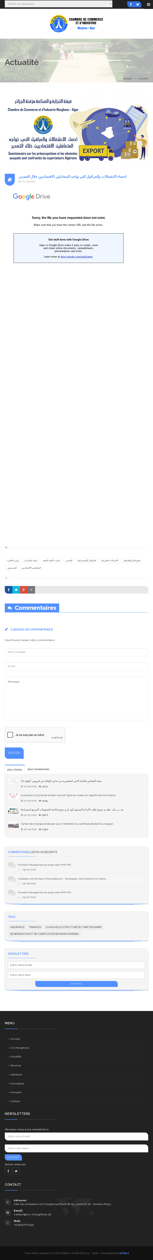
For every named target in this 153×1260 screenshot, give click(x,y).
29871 (45, 815)
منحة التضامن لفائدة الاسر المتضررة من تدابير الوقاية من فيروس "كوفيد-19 (61, 780)
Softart (124, 1253)
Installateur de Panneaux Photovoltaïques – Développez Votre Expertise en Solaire (62, 878)
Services (15, 1065)
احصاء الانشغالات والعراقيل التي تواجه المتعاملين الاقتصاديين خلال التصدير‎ (73, 176)
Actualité (16, 1056)
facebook (8, 1170)
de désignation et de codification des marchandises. (44, 934)
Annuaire (16, 1092)
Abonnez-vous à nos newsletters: (27, 1129)
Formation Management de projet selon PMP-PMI (44, 864)
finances (35, 927)
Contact (15, 1101)
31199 (45, 800)
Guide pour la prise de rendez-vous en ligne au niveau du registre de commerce (68, 795)
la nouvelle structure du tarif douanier (74, 927)
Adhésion (16, 1074)
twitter (16, 1170)
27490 (45, 829)
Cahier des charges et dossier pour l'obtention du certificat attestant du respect (67, 823)
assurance (17, 927)
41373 (45, 786)
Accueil (127, 78)
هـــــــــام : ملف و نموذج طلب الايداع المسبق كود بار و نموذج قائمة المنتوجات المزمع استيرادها (72, 809)
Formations (17, 1083)
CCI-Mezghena (19, 1047)
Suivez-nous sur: (15, 1164)
